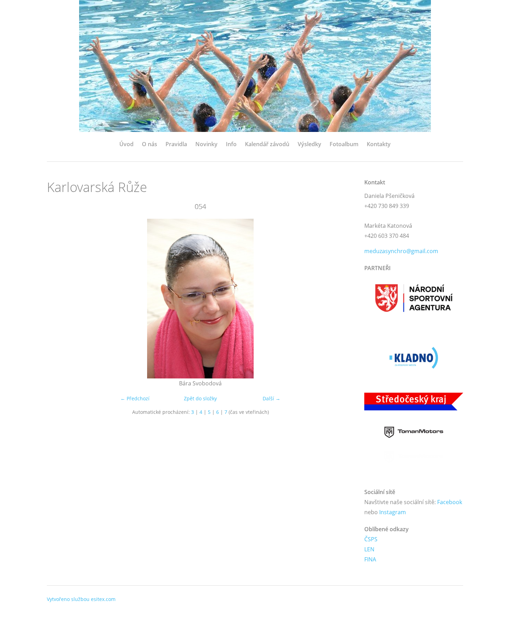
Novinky (206, 144)
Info (231, 144)
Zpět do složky (200, 398)
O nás (149, 144)
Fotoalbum (344, 144)
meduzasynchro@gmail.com (401, 251)
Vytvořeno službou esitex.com (81, 599)
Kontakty (379, 144)
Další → (271, 398)
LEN (369, 549)
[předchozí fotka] (58, 298)
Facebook (449, 502)
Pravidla (176, 144)
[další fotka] (342, 298)
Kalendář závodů (267, 144)
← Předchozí (135, 398)
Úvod (126, 144)
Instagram (392, 512)
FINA (370, 559)
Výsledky (309, 144)
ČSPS (370, 539)
